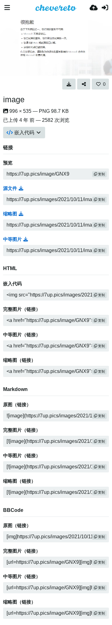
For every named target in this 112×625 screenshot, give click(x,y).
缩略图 (10, 213)
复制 (101, 174)
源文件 (10, 188)
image (14, 99)
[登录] (105, 8)
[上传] (94, 8)
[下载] (69, 84)
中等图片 (12, 239)
